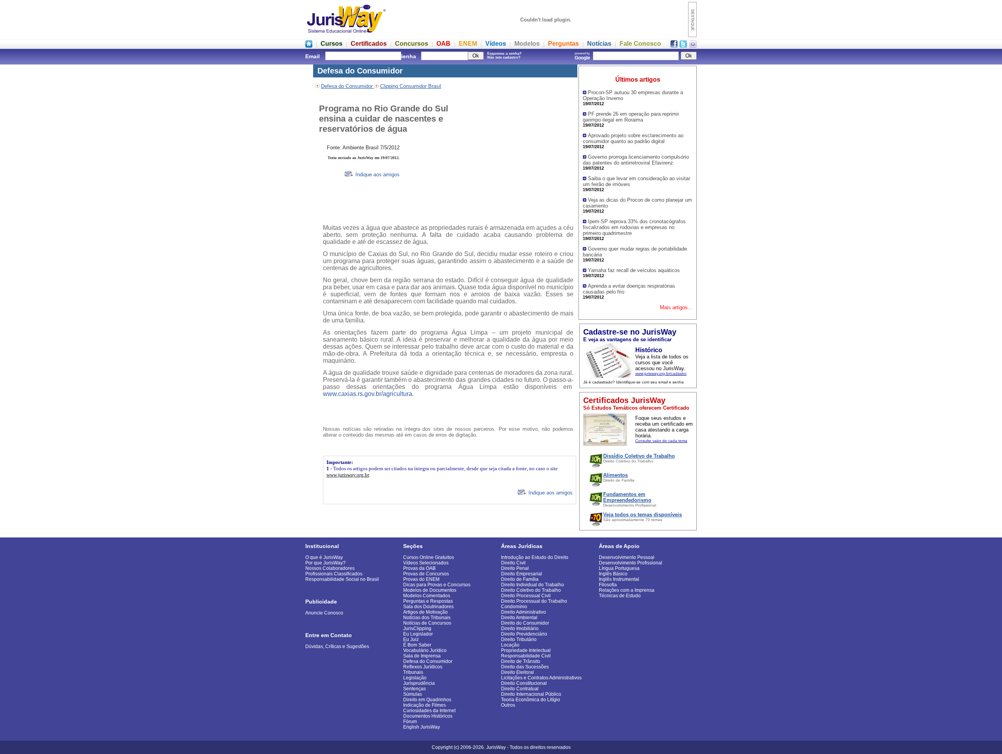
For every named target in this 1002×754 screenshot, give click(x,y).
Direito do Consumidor (525, 623)
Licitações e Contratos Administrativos (541, 678)
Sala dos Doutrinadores (428, 606)
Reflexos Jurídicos (422, 667)
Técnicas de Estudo (620, 595)
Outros (508, 705)
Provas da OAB (419, 568)
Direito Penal (515, 568)
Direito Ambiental (519, 617)
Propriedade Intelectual (526, 650)
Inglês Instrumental (619, 579)
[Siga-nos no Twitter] (683, 45)
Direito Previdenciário (524, 634)
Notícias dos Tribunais (427, 617)
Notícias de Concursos (427, 623)
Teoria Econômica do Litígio (530, 699)
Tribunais (413, 672)
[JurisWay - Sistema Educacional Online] (346, 35)
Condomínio (514, 606)
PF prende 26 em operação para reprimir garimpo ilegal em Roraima (631, 117)
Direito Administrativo (523, 612)
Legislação (415, 678)
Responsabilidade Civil (526, 656)
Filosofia (608, 584)
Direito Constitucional (524, 683)
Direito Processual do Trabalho (534, 601)
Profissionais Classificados (333, 574)
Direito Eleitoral (517, 672)
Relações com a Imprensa (626, 590)
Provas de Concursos (426, 574)
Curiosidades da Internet (429, 710)
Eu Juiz (411, 639)
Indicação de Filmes (424, 705)
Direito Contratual (520, 688)
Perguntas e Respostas (428, 601)
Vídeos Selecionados (426, 563)
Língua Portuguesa (619, 568)
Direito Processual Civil (526, 595)
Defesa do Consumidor (347, 86)
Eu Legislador (418, 634)
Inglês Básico (613, 574)
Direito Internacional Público (531, 694)
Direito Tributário (519, 639)
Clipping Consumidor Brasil (410, 86)
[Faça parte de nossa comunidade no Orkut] (693, 45)
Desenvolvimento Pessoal (626, 557)
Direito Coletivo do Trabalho (531, 590)
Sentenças (414, 688)
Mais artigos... (676, 307)
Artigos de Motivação (425, 612)
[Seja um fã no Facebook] (674, 45)
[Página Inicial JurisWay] (308, 45)
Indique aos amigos (377, 174)
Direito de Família (520, 579)
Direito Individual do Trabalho (532, 584)
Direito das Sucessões (525, 667)
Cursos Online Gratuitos (428, 557)
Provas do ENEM (421, 579)
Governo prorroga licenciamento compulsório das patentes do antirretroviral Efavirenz (636, 160)
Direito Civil (513, 563)
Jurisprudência (419, 683)
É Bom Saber (417, 645)
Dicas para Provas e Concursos (436, 584)
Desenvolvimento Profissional (630, 563)
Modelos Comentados (426, 595)
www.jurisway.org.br (347, 475)
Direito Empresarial (521, 574)
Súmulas (412, 694)
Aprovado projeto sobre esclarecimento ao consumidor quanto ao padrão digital (633, 138)
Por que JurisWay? (325, 563)
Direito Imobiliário (520, 628)
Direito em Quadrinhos (427, 699)
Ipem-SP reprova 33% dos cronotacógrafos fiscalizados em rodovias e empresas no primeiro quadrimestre (634, 227)
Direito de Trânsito (520, 661)
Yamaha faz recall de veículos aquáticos (634, 270)
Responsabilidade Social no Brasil (342, 579)
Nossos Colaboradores (330, 568)
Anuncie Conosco (324, 613)
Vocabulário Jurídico (425, 650)
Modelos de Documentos (429, 590)
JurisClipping (417, 628)
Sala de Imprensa (422, 656)
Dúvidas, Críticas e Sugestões (337, 646)
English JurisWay (421, 727)
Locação (510, 645)
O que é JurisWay (324, 557)
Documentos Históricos (427, 716)
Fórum (410, 721)
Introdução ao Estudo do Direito (534, 557)
